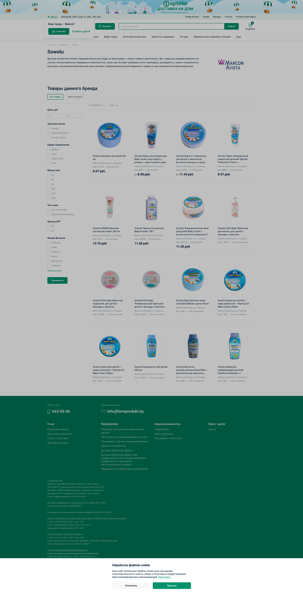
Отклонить (131, 585)
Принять (172, 585)
